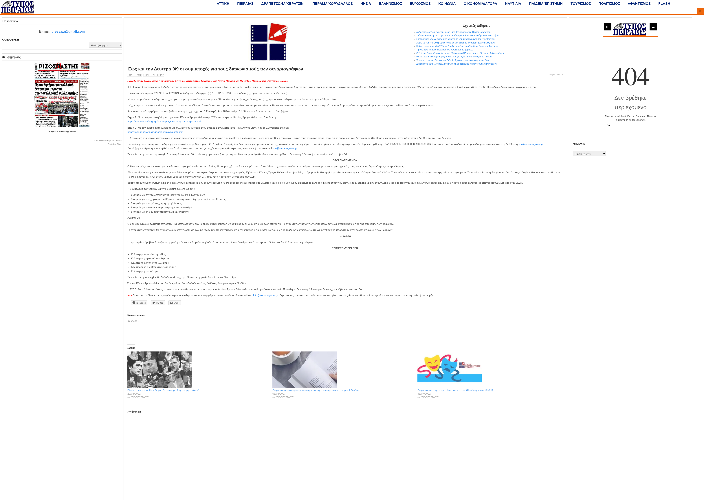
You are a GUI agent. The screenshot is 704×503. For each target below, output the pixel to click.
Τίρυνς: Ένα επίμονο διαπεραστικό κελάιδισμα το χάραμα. (444, 49)
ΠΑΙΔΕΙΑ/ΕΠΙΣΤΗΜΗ (546, 4)
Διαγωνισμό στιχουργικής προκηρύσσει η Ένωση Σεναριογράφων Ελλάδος (315, 390)
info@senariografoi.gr (530, 144)
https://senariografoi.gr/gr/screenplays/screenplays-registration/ (164, 121)
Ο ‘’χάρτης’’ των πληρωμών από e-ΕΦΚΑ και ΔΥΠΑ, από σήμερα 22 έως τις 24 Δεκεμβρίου (460, 53)
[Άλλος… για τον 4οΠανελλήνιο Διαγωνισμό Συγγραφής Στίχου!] (198, 369)
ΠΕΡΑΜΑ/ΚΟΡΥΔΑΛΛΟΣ (332, 4)
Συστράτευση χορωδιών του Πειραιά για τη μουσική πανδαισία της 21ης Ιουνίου (455, 39)
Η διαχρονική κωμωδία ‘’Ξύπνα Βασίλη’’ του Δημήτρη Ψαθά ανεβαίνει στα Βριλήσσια (457, 46)
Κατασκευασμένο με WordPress (108, 140)
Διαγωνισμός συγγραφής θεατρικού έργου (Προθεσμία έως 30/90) (455, 390)
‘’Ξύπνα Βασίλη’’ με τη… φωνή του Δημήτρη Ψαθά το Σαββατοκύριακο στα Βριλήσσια (458, 35)
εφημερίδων (71, 132)
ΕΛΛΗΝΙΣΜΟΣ (390, 4)
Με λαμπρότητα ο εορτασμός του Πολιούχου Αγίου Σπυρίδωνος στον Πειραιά (454, 56)
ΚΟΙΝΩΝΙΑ (447, 4)
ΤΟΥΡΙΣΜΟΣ (581, 4)
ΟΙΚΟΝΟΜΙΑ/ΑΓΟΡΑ (480, 4)
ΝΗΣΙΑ (365, 4)
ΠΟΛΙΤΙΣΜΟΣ (609, 4)
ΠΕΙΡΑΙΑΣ (245, 4)
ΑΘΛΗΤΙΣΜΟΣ (639, 4)
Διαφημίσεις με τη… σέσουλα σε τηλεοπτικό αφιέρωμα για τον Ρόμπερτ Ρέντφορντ (456, 64)
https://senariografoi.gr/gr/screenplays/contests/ (155, 131)
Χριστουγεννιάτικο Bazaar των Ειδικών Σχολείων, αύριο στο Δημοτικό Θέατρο (454, 60)
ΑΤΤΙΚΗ (223, 4)
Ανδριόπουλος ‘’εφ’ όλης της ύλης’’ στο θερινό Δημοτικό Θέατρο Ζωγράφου (453, 32)
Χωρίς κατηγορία (153, 75)
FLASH (664, 4)
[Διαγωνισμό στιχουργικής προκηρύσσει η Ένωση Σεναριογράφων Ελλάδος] (343, 369)
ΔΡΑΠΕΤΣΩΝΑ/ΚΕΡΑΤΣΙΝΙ (283, 4)
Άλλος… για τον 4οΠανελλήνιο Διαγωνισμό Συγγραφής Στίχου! (163, 390)
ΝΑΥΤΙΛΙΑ (513, 4)
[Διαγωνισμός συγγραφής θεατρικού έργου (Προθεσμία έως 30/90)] (488, 369)
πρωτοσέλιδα (56, 132)
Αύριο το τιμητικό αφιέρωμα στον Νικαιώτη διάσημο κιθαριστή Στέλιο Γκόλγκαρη (455, 42)
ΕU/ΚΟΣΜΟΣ (420, 4)
